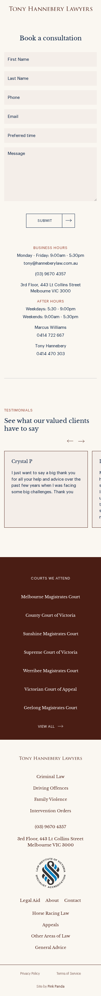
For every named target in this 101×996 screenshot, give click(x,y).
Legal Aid (30, 900)
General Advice (50, 947)
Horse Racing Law (50, 913)
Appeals (50, 924)
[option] (48, 493)
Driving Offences (50, 788)
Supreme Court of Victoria (50, 652)
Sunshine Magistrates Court (50, 633)
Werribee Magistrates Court (50, 670)
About (52, 900)
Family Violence (50, 799)
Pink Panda (56, 986)
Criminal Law (50, 776)
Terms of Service (68, 973)
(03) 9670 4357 (50, 274)
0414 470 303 (50, 354)
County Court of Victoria (50, 615)
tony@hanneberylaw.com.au (51, 263)
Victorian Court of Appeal (50, 689)
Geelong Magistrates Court (50, 707)
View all (46, 726)
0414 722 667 (50, 335)
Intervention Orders (50, 810)
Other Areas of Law (50, 936)
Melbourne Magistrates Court (50, 596)
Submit (45, 220)
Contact (72, 900)
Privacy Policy (30, 973)
